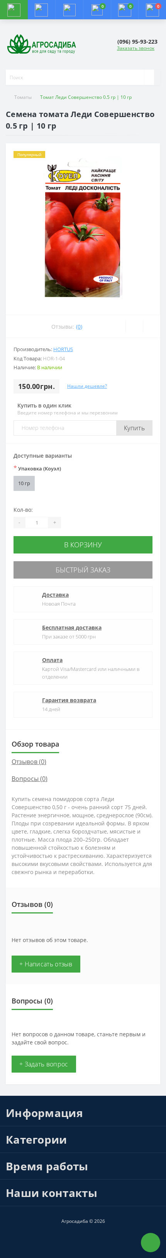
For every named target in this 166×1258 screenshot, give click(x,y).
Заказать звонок (135, 48)
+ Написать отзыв (46, 964)
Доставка (55, 594)
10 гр (24, 483)
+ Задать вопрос (43, 1064)
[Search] (149, 77)
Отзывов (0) (29, 761)
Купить (134, 428)
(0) (79, 326)
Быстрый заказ (83, 569)
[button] (69, 9)
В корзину (83, 544)
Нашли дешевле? (87, 386)
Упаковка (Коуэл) (37, 468)
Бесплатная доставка (72, 627)
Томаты (23, 97)
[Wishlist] (134, 326)
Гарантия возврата (69, 700)
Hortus (63, 349)
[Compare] (151, 326)
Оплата (52, 660)
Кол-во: (23, 509)
